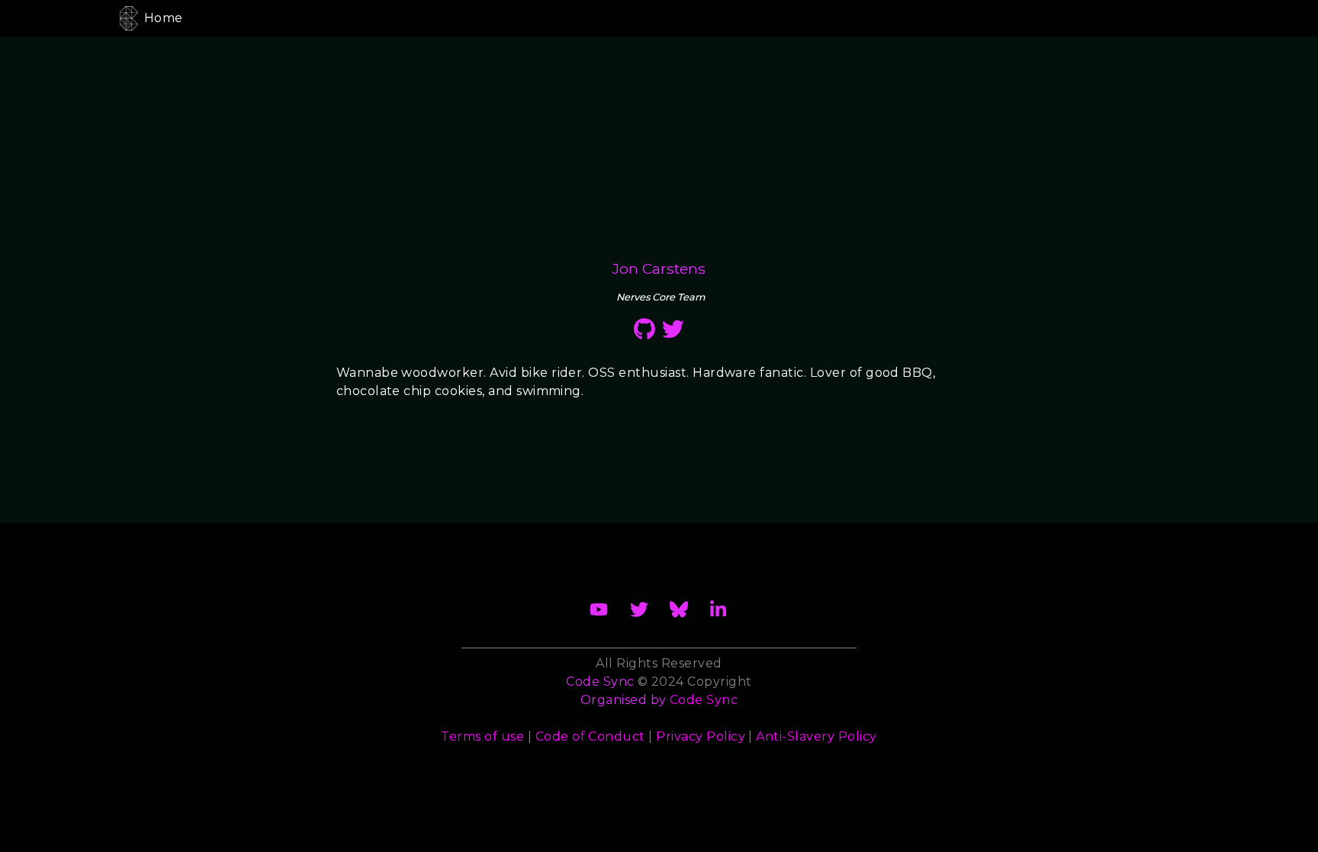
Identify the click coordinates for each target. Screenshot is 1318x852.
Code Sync (704, 700)
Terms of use (482, 736)
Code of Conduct (590, 736)
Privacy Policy (700, 736)
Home (163, 18)
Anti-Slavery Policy (816, 736)
